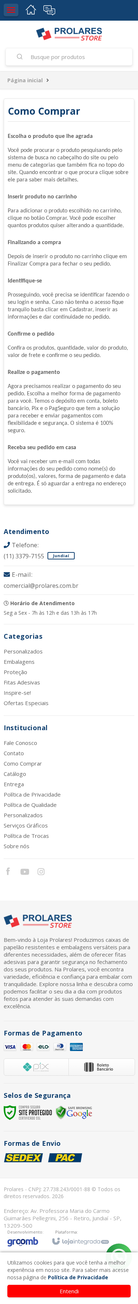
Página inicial (25, 80)
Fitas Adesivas (22, 682)
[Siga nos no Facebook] (8, 872)
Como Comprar (23, 763)
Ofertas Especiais (26, 703)
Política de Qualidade (30, 804)
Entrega (14, 784)
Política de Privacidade (32, 794)
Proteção (15, 672)
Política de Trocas (26, 835)
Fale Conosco (20, 742)
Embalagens (19, 661)
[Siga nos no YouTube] (24, 872)
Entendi (69, 1291)
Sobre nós (16, 846)
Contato (14, 753)
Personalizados (23, 651)
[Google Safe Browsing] (74, 1112)
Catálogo (15, 773)
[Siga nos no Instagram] (41, 872)
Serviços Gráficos (26, 825)
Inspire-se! (17, 692)
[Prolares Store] (69, 34)
